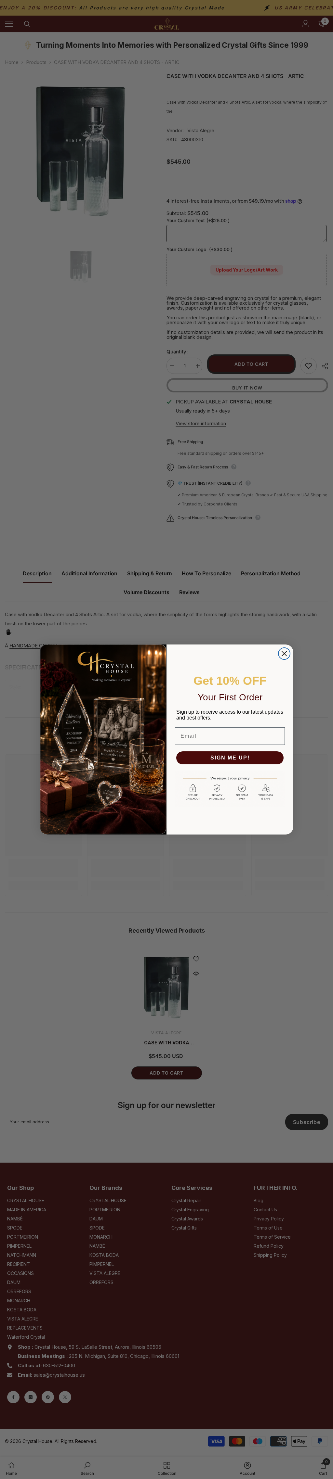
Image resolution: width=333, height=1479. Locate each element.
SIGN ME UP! (230, 757)
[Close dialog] (284, 653)
